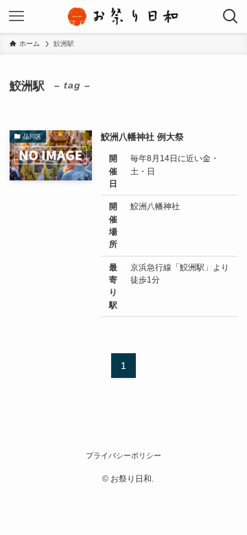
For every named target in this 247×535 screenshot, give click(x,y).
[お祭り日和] (123, 16)
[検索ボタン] (230, 16)
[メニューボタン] (16, 16)
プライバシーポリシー (123, 455)
